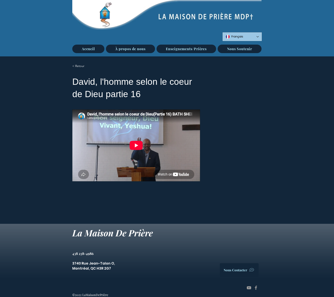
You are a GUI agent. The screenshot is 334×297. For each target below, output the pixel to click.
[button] (130, 49)
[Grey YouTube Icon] (249, 287)
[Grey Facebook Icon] (256, 287)
